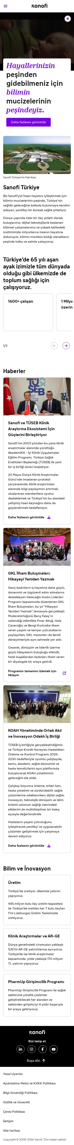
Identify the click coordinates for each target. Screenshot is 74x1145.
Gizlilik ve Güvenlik (16, 1102)
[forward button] (66, 345)
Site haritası (11, 1130)
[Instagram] (32, 1049)
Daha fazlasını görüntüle (28, 122)
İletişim (8, 1121)
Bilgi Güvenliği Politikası (20, 1092)
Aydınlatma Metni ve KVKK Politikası (29, 1083)
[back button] (54, 345)
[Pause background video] (68, 19)
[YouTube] (54, 1049)
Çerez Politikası (14, 1111)
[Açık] (5, 6)
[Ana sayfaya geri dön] (39, 6)
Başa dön (33, 1060)
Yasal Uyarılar (13, 1074)
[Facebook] (43, 1049)
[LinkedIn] (20, 1049)
